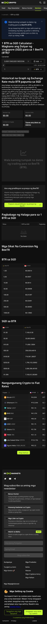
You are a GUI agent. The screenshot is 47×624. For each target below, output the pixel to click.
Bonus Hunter (27, 8)
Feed (3, 8)
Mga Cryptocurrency (32, 574)
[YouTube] (10, 478)
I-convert (5, 15)
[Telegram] (15, 478)
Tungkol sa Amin (10, 567)
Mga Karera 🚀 (9, 570)
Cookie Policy (15, 607)
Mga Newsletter (14, 8)
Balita (27, 567)
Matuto (28, 570)
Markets (38, 8)
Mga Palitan (29, 577)
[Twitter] (5, 478)
